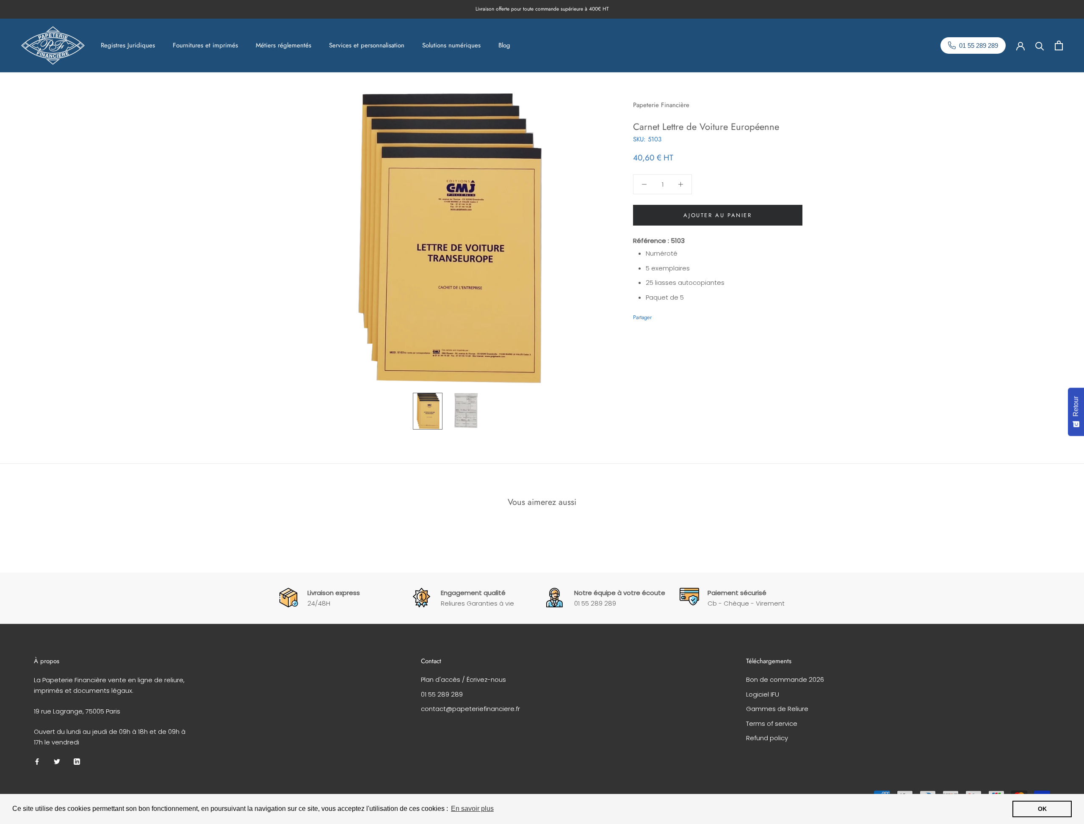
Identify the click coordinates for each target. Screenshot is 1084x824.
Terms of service (771, 723)
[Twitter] (670, 314)
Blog (504, 45)
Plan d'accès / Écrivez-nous (463, 679)
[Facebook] (659, 314)
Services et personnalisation (366, 45)
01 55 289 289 (442, 694)
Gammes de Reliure (777, 708)
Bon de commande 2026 (785, 679)
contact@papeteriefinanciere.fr (470, 708)
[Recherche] (1039, 45)
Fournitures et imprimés (205, 45)
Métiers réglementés (283, 45)
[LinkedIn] (77, 761)
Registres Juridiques (128, 45)
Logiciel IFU (762, 694)
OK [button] (1042, 808)
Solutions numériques (451, 45)
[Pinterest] (681, 314)
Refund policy (767, 737)
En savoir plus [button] (472, 808)
